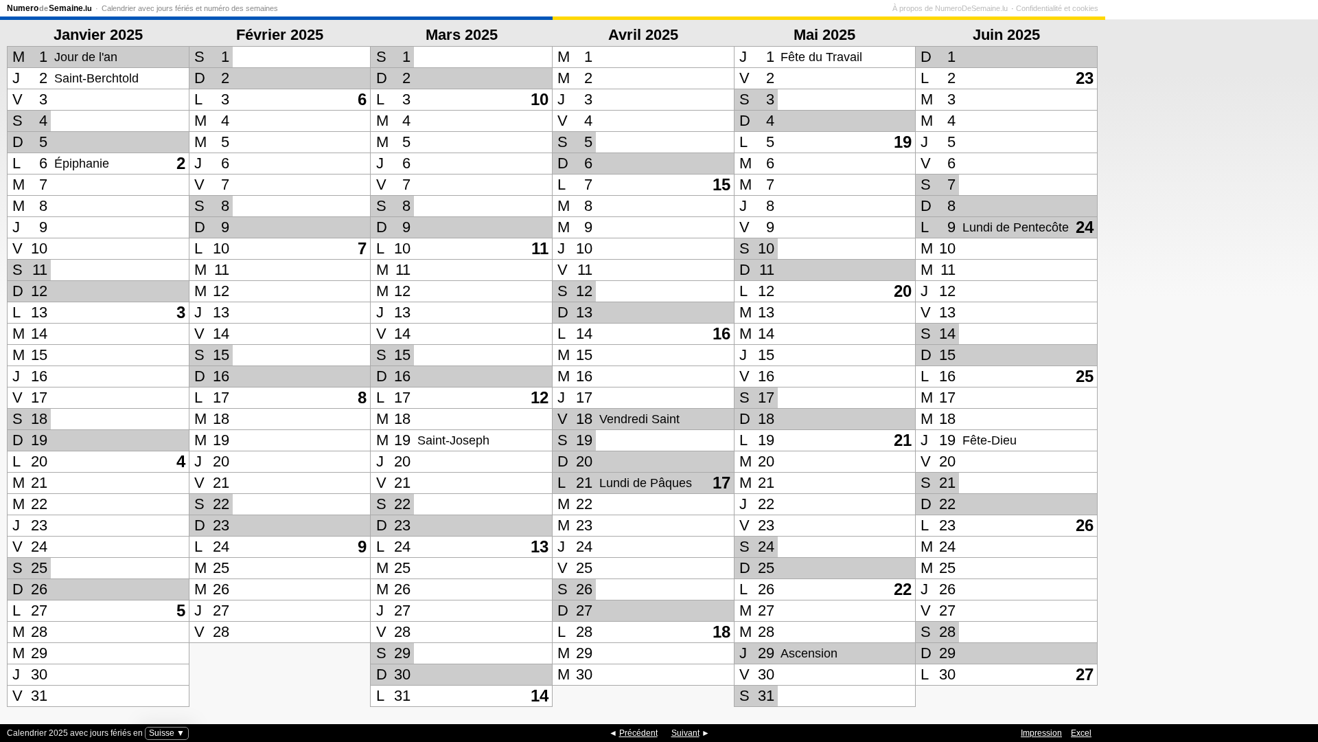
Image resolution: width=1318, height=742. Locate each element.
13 (539, 546)
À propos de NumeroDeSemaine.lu (950, 8)
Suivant (685, 733)
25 (1085, 376)
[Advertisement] (1208, 363)
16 (721, 333)
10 (539, 99)
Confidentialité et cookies (1057, 8)
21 (903, 440)
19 (903, 142)
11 (539, 248)
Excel (1081, 733)
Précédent (638, 733)
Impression (1041, 733)
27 (1085, 674)
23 (1085, 78)
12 (539, 397)
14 (539, 695)
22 (903, 589)
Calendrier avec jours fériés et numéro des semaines (190, 8)
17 (721, 482)
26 (1085, 525)
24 (1085, 227)
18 (721, 631)
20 (903, 291)
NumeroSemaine (49, 8)
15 (721, 184)
